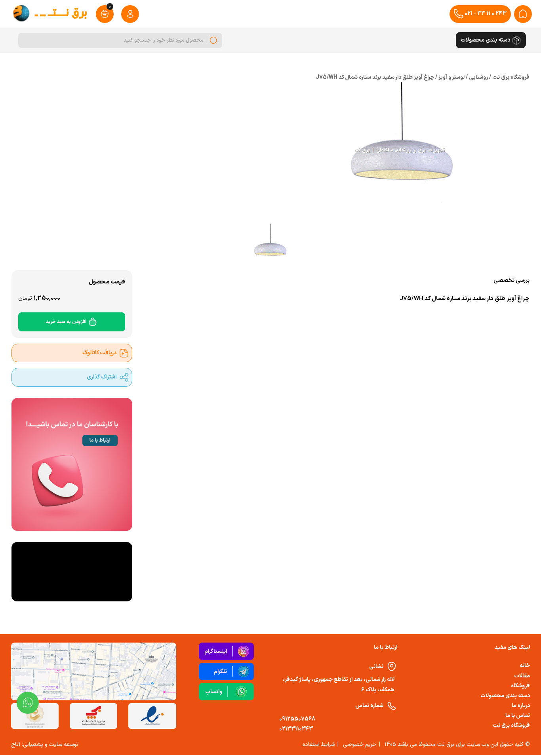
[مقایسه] (205, 314)
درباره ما (521, 706)
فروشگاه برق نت (511, 725)
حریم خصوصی (359, 744)
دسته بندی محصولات (505, 696)
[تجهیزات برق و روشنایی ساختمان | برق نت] (523, 14)
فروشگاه (520, 686)
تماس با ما (517, 715)
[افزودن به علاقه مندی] (186, 314)
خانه (525, 666)
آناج (15, 744)
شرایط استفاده (319, 744)
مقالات (522, 676)
